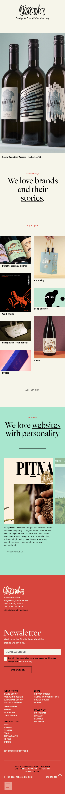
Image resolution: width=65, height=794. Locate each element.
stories (32, 197)
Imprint (38, 703)
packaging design (13, 697)
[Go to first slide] (60, 96)
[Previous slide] (5, 96)
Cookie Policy (41, 700)
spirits (7, 742)
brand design (11, 694)
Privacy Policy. (26, 661)
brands (46, 180)
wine (6, 724)
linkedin (38, 716)
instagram (40, 713)
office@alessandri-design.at (16, 610)
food (6, 733)
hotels (7, 739)
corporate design (13, 700)
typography (10, 707)
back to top (53, 777)
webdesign (9, 712)
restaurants (11, 736)
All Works (32, 390)
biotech (8, 727)
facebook (39, 722)
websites (46, 425)
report (7, 709)
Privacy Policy (42, 694)
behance (38, 719)
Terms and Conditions (46, 697)
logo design (10, 715)
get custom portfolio (16, 751)
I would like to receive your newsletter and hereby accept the (32, 660)
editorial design (13, 703)
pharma (8, 730)
